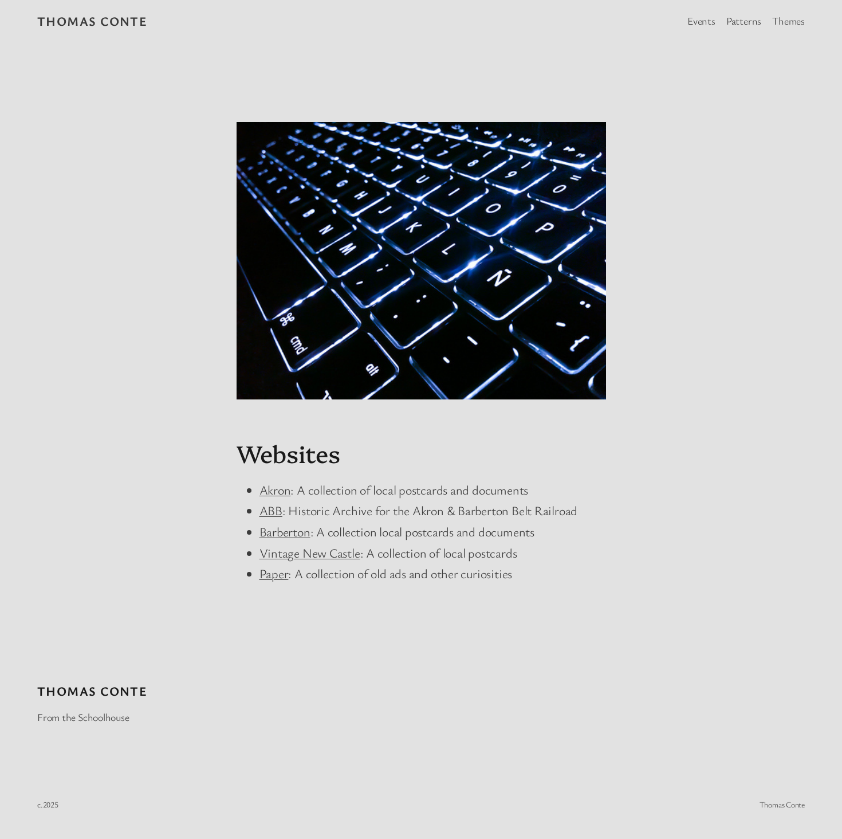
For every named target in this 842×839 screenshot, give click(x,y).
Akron (275, 489)
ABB (270, 510)
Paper (274, 573)
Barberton (284, 531)
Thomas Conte (92, 21)
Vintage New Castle (309, 552)
